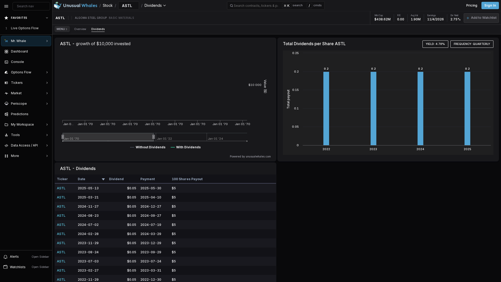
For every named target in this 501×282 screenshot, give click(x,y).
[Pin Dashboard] (46, 51)
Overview (80, 29)
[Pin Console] (46, 62)
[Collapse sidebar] (6, 6)
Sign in (490, 5)
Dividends (98, 29)
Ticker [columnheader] (62, 179)
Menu (61, 29)
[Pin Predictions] (46, 114)
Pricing (471, 5)
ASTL (61, 188)
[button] (481, 18)
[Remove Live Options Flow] (47, 28)
